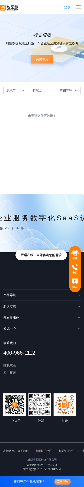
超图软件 (23, 450)
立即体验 (62, 481)
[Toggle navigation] (78, 7)
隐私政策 (9, 365)
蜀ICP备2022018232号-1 (42, 465)
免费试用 (42, 59)
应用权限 (9, 372)
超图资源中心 (67, 450)
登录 (67, 7)
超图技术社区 (44, 450)
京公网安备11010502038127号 (42, 469)
